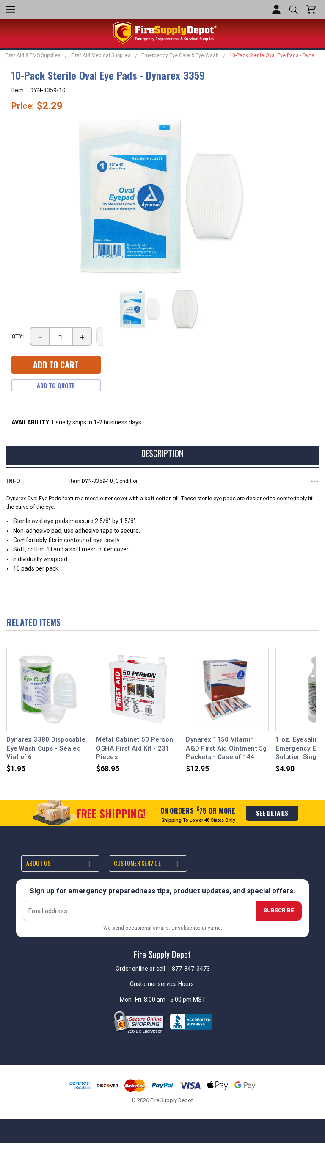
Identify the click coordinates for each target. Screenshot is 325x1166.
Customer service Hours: (162, 983)
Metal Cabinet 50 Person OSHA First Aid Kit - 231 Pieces (134, 748)
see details (272, 812)
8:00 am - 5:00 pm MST (175, 999)
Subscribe (279, 910)
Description (162, 453)
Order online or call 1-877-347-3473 (163, 968)
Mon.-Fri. (132, 999)
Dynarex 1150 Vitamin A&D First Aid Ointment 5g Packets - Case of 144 (226, 748)
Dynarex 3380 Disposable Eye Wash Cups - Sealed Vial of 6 (45, 748)
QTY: (18, 336)
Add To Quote (56, 385)
